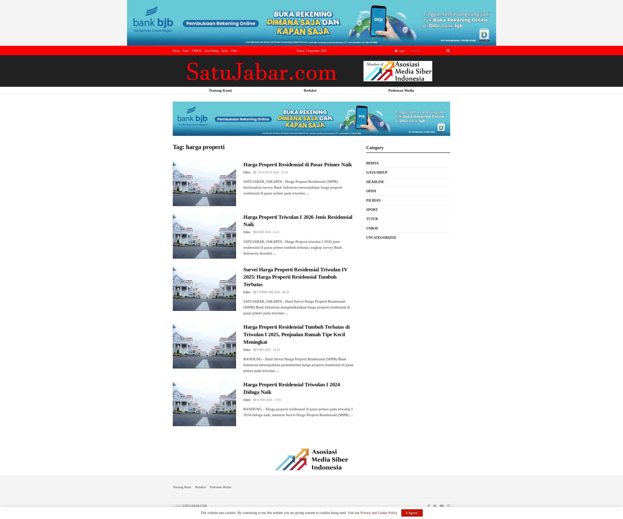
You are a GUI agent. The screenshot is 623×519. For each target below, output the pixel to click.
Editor (246, 172)
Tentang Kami (182, 487)
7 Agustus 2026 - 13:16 (272, 172)
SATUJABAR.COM (194, 506)
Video (234, 51)
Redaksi (200, 487)
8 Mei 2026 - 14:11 (268, 232)
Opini (371, 191)
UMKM (197, 51)
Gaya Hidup (211, 51)
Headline (375, 182)
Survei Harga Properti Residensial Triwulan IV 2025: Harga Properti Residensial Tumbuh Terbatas (295, 277)
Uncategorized (381, 237)
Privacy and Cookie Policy (378, 513)
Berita (176, 51)
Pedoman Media (220, 487)
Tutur (186, 51)
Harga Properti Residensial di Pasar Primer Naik (297, 164)
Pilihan (373, 200)
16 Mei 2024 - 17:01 (268, 400)
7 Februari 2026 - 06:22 (272, 292)
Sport (224, 51)
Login (401, 51)
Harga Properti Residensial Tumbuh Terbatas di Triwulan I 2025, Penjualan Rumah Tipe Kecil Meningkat (296, 334)
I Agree (412, 513)
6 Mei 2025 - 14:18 (268, 350)
